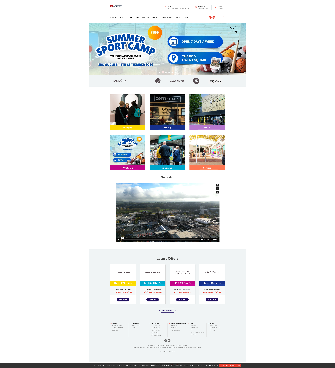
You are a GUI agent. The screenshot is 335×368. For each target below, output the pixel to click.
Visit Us (178, 17)
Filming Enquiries (175, 330)
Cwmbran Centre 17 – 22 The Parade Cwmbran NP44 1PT (117, 328)
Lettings (154, 17)
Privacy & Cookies (215, 327)
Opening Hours (195, 327)
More (186, 17)
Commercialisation (166, 17)
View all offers (167, 310)
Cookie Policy (235, 365)
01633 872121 (221, 8)
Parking (193, 329)
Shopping (113, 17)
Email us (134, 327)
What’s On (145, 17)
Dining (122, 17)
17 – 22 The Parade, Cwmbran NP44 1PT (179, 8)
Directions (193, 325)
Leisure (129, 17)
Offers (137, 17)
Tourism (173, 329)
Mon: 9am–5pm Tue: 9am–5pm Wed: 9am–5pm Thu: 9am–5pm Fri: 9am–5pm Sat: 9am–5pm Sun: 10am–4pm (156, 330)
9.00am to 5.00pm (203, 8)
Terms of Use (213, 325)
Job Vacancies (175, 325)
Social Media (213, 329)
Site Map (212, 330)
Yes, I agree (224, 365)
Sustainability (174, 327)
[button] (101, 49)
